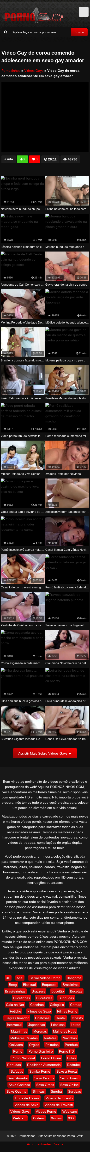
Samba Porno (39, 1071)
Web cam (69, 1111)
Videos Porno (46, 1111)
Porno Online (51, 1058)
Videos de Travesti (59, 1105)
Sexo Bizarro (44, 1078)
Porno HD (66, 1051)
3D (8, 978)
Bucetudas (44, 998)
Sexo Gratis (45, 1085)
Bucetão (57, 991)
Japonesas (36, 1025)
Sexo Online (69, 1085)
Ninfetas (50, 1038)
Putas (71, 1058)
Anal (20, 978)
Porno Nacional (23, 1058)
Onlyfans (16, 1045)
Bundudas (66, 998)
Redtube (73, 1065)
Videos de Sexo (26, 1105)
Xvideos (39, 1118)
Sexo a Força (66, 1071)
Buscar (79, 32)
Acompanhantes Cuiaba (45, 1144)
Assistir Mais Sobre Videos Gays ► (45, 753)
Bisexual (29, 985)
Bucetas (76, 991)
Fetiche (15, 1011)
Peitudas (52, 1045)
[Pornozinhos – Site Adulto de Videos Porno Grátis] (32, 23)
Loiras (75, 1025)
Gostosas (42, 1018)
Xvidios (56, 1118)
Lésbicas (58, 1025)
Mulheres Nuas (64, 1031)
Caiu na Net (15, 1005)
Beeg (13, 985)
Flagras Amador (17, 1018)
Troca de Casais (27, 1098)
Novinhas (70, 1038)
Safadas (17, 1071)
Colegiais (57, 1005)
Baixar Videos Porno (45, 978)
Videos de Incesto (59, 1098)
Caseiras (37, 1005)
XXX (71, 1118)
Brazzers (38, 991)
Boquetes (49, 985)
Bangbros (74, 978)
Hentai (61, 1018)
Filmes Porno (67, 1011)
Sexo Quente (16, 1091)
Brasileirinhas (15, 991)
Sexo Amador (18, 1078)
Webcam (19, 1118)
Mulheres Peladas (24, 1038)
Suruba (56, 1091)
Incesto (77, 1018)
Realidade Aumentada (44, 1065)
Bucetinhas (21, 998)
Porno (17, 1051)
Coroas (75, 1005)
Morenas (40, 1031)
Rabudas (14, 1065)
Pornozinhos (10, 70)
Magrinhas (19, 1031)
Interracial (14, 1025)
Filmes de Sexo (39, 1011)
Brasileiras (70, 985)
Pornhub (71, 1045)
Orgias (34, 1045)
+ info (8, 159)
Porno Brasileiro (41, 1051)
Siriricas (39, 1091)
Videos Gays (33, 70)
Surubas (74, 1091)
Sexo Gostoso (19, 1085)
